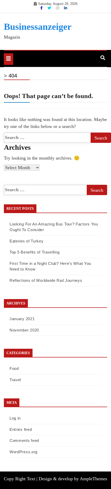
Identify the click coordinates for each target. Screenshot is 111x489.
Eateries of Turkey (27, 241)
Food (14, 368)
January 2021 (22, 319)
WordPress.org (23, 452)
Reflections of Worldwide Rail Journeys (46, 280)
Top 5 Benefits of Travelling (35, 252)
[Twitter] (49, 8)
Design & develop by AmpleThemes (73, 478)
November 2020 (24, 330)
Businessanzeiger (38, 27)
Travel (15, 380)
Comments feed (24, 440)
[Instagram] (58, 8)
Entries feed (21, 429)
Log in (15, 418)
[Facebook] (42, 8)
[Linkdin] (65, 8)
